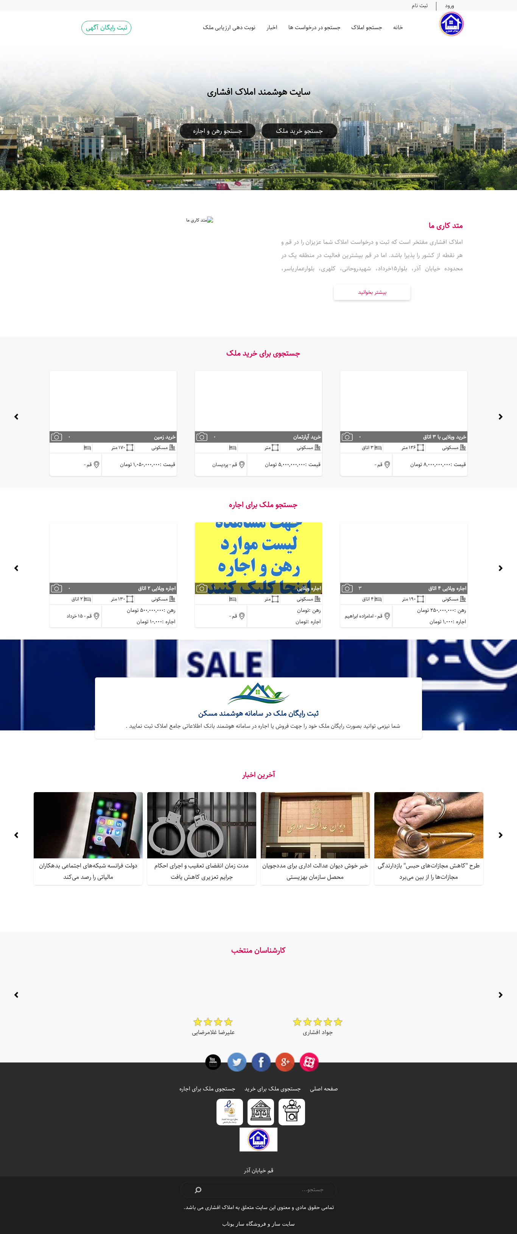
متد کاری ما (446, 226)
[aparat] (309, 1062)
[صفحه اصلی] (451, 24)
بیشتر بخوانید (372, 292)
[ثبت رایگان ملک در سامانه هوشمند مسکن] (258, 694)
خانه (398, 27)
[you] (213, 1062)
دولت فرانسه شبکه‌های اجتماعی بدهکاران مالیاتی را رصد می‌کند (88, 871)
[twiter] (236, 1062)
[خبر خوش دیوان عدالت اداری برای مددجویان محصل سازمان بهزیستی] (315, 825)
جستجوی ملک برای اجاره (207, 1088)
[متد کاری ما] (144, 254)
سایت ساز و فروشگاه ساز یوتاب (258, 1224)
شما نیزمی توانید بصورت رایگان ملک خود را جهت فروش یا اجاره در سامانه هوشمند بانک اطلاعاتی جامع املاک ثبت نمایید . (263, 726)
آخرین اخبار (258, 774)
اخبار (271, 27)
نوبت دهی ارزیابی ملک (229, 27)
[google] (285, 1062)
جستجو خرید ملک (299, 131)
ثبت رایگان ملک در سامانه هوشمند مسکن (258, 713)
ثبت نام (420, 5)
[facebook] (261, 1062)
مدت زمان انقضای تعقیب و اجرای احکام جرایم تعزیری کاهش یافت (201, 871)
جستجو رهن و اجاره (217, 131)
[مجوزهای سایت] (292, 1112)
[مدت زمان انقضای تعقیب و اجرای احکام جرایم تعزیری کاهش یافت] (201, 825)
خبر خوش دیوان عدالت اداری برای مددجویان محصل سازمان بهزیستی (315, 871)
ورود (449, 5)
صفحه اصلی (324, 1088)
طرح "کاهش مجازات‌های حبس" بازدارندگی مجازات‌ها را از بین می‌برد (429, 871)
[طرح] (428, 825)
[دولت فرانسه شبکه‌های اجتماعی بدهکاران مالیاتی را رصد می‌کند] (88, 825)
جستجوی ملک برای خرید (272, 1088)
